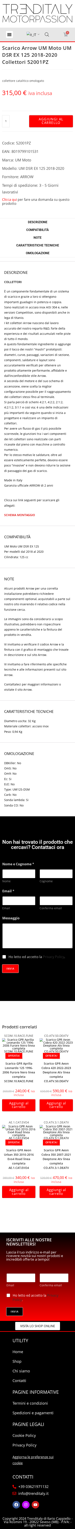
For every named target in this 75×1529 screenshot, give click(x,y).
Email (6, 908)
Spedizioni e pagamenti (33, 1412)
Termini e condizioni (30, 1403)
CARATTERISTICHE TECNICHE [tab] (37, 245)
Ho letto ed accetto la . (37, 957)
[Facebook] (16, 1504)
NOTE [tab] (37, 238)
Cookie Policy (24, 1435)
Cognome (46, 881)
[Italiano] (31, 34)
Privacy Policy (53, 956)
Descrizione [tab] (37, 222)
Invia (10, 968)
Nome (6, 881)
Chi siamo (21, 1370)
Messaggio (11, 918)
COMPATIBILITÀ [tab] (37, 230)
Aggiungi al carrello (51, 121)
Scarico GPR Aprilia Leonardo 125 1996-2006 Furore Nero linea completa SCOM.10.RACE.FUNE (18, 1072)
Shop (16, 1361)
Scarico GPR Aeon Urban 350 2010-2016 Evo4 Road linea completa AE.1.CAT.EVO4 (19, 1159)
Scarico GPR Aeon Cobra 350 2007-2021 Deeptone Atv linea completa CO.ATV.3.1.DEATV (56, 1159)
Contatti (19, 1380)
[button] (9, 34)
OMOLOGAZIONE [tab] (37, 253)
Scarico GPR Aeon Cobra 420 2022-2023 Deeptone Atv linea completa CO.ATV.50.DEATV (56, 1072)
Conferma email (51, 908)
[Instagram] (26, 1504)
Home (17, 1351)
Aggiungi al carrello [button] (19, 1105)
